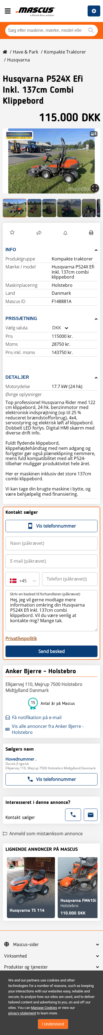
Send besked (51, 651)
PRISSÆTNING (21, 318)
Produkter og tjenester (26, 967)
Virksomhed (15, 956)
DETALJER (17, 377)
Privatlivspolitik (21, 638)
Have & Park (25, 52)
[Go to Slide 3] (49, 208)
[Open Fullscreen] (95, 188)
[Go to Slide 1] (15, 208)
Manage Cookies (44, 1008)
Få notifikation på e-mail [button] (37, 717)
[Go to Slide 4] (69, 208)
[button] (51, 160)
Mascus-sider (26, 944)
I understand (53, 1024)
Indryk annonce (94, 10)
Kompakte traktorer (65, 52)
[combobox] (52, 327)
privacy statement (22, 1013)
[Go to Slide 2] (34, 208)
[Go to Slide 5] (89, 208)
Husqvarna (18, 60)
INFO (10, 249)
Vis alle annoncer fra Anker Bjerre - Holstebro (47, 729)
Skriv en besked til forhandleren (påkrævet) (45, 593)
